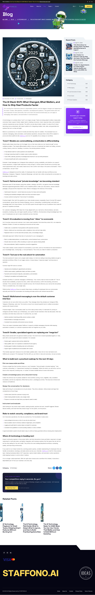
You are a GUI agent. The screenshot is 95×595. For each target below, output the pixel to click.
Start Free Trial (11, 488)
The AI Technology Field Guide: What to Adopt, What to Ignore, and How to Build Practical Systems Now (32, 528)
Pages (49, 6)
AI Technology (22, 19)
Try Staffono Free (77, 127)
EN (74, 6)
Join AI (88, 6)
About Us (39, 6)
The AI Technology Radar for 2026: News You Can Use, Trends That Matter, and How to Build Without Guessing (51, 529)
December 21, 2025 (9, 98)
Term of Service (88, 591)
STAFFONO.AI (23, 591)
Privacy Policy (79, 591)
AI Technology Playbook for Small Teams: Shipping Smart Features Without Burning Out (11, 528)
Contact (57, 6)
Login (81, 6)
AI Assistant (29, 98)
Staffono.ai (23, 136)
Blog (45, 6)
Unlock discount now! (45, 1)
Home (31, 6)
